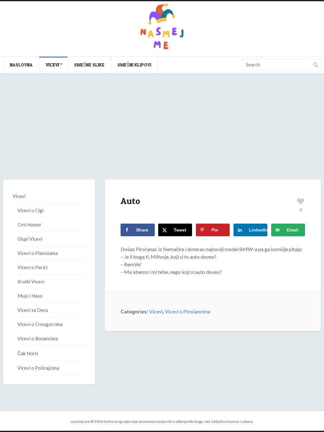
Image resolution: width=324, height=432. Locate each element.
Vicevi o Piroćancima (187, 311)
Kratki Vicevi (30, 281)
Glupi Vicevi (29, 239)
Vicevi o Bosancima (37, 338)
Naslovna (21, 64)
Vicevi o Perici (32, 267)
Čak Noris (27, 353)
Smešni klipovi (134, 64)
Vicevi (52, 64)
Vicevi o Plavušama (37, 253)
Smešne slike (89, 64)
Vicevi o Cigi (30, 210)
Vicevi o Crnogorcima (40, 324)
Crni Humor (29, 224)
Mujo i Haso (30, 296)
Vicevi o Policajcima (38, 368)
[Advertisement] (162, 133)
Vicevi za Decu (32, 310)
